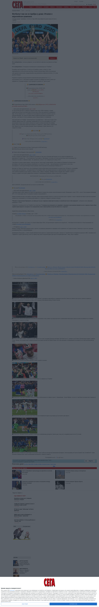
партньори (12, 590)
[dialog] (49, 592)
